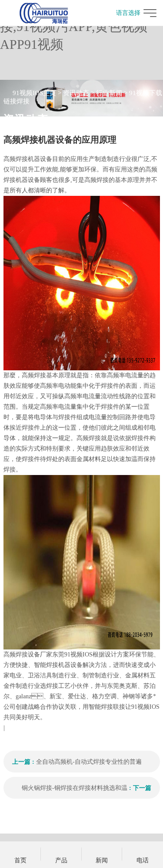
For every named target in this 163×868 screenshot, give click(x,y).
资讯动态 (76, 92)
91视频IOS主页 (34, 92)
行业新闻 (109, 92)
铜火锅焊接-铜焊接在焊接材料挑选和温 (74, 788)
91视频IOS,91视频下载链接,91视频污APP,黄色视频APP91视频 (73, 26)
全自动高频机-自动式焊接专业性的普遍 (89, 762)
